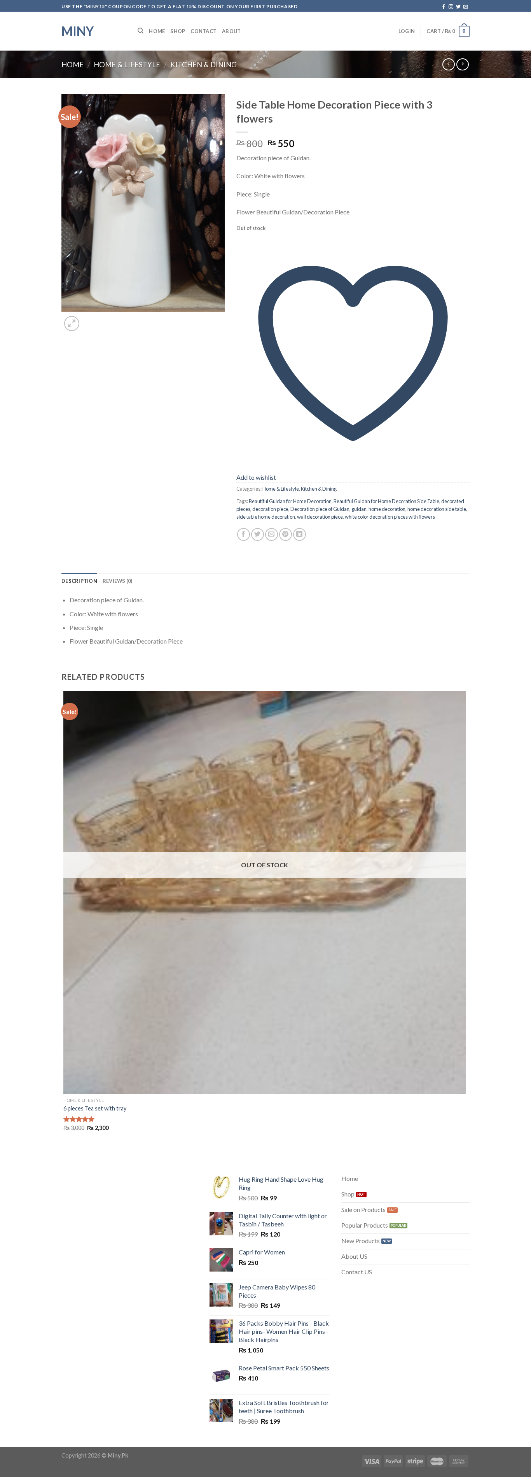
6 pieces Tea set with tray (94, 1108)
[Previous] (65, 1158)
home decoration (387, 509)
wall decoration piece (320, 517)
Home (157, 31)
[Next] (90, 319)
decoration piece (270, 509)
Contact (203, 31)
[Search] (140, 30)
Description (79, 581)
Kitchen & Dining (203, 64)
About (231, 31)
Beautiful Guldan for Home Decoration (290, 501)
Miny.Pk (118, 1455)
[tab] (79, 581)
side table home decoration (265, 517)
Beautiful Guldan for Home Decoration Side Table (386, 501)
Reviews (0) (118, 581)
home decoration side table (436, 509)
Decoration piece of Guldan (319, 509)
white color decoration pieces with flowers (390, 517)
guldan (359, 509)
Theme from (72, 1463)
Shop (177, 31)
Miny (77, 31)
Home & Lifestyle (127, 64)
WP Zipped (94, 1463)
